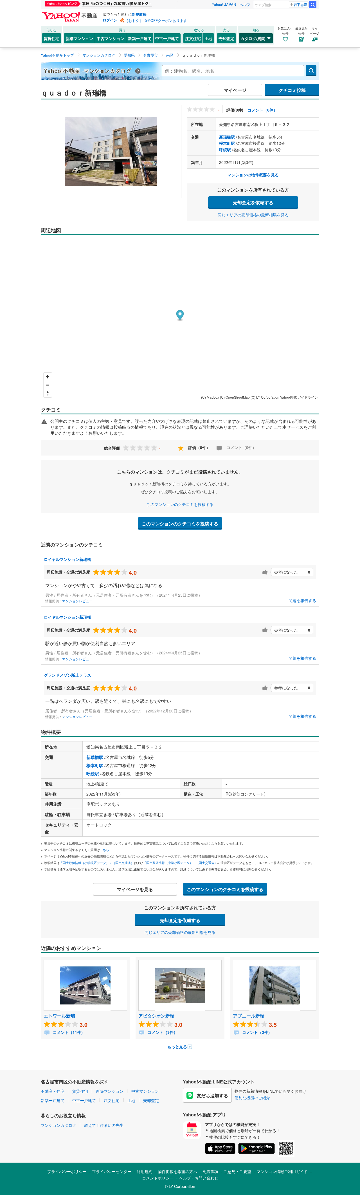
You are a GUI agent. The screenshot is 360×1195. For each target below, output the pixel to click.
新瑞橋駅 (227, 137)
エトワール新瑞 (59, 1015)
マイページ (235, 90)
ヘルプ (244, 4)
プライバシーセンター (111, 1171)
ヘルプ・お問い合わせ (198, 1178)
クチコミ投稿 (292, 90)
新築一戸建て (140, 38)
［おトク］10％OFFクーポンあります (156, 20)
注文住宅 (193, 38)
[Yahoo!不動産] (70, 14)
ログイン (110, 20)
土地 (208, 38)
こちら (104, 849)
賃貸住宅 (51, 38)
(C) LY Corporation (265, 397)
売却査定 (226, 38)
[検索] (312, 4)
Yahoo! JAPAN (224, 4)
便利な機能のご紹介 (252, 1097)
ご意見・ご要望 (237, 1171)
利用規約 (144, 1171)
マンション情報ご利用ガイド (282, 1171)
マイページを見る (135, 889)
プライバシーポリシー (67, 1171)
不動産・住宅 (52, 1091)
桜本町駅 (227, 143)
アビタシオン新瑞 (156, 1015)
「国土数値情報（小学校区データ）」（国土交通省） (97, 862)
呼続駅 (225, 149)
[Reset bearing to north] (48, 393)
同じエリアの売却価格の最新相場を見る (253, 214)
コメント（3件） (162, 1032)
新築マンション (79, 38)
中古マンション (110, 38)
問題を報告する (302, 600)
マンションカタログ (58, 1125)
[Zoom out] (48, 385)
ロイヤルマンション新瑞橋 (67, 559)
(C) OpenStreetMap (235, 397)
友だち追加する (212, 1095)
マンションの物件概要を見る (253, 174)
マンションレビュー (77, 600)
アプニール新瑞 (248, 1015)
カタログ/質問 (252, 38)
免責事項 (210, 1171)
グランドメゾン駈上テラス (67, 675)
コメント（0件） (262, 110)
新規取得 (139, 14)
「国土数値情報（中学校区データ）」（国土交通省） (180, 862)
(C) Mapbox (210, 397)
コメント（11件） (68, 1032)
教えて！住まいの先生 (103, 1125)
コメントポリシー (158, 1178)
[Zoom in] (48, 377)
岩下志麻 (300, 4)
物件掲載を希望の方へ (177, 1171)
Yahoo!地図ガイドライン (299, 397)
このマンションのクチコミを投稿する (180, 504)
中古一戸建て (167, 38)
